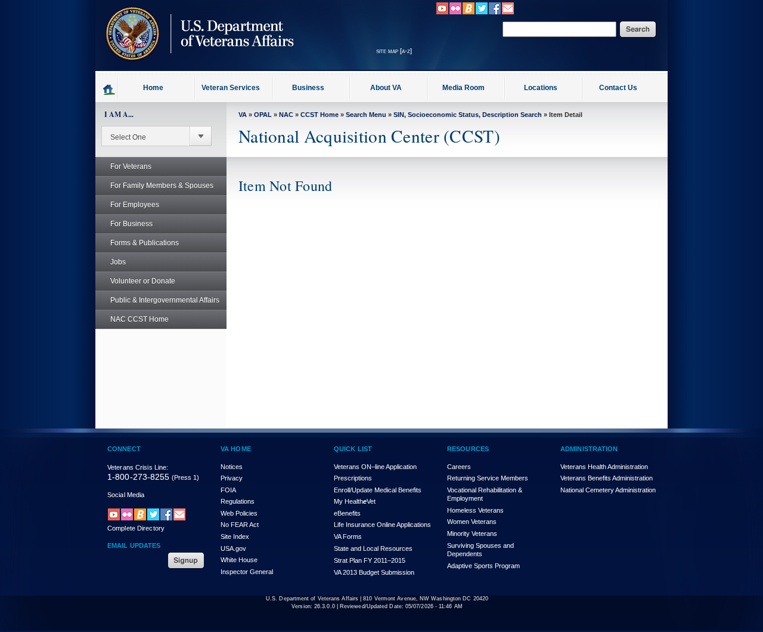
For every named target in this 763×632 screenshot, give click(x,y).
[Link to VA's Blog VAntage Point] (468, 12)
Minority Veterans (472, 533)
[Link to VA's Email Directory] (507, 12)
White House (239, 559)
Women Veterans (472, 521)
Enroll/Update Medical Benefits (377, 490)
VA (242, 114)
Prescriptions (353, 478)
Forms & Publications (144, 243)
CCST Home (319, 114)
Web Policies (239, 513)
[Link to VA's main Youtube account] (442, 12)
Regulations (238, 501)
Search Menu (366, 114)
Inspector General (247, 571)
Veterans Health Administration (604, 466)
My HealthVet (355, 501)
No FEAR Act (240, 524)
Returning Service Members (487, 478)
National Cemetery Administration (608, 490)
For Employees (134, 205)
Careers (459, 466)
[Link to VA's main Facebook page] (494, 12)
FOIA (228, 490)
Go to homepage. (109, 89)
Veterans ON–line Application (375, 466)
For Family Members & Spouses (161, 185)
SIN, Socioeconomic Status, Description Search (467, 114)
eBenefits (347, 513)
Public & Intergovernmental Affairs (164, 300)
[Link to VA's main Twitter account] (481, 12)
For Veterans (130, 166)
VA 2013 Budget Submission (374, 572)
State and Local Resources (373, 548)
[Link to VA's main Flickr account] (455, 12)
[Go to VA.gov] (196, 67)
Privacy (232, 478)
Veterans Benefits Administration (606, 478)
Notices (232, 466)
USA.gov (233, 548)
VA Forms (348, 536)
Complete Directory (136, 528)
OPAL (263, 114)
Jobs (118, 262)
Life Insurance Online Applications (382, 524)
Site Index (235, 536)
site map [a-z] (394, 50)
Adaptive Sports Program (483, 565)
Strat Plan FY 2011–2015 (369, 560)
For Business (131, 224)
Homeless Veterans (475, 510)
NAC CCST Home (139, 319)
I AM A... (119, 114)
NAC (286, 114)
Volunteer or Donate (142, 281)
